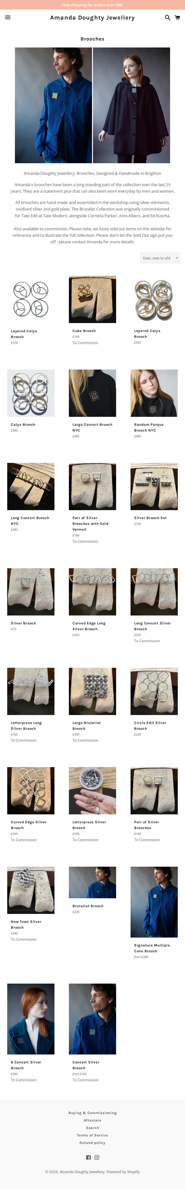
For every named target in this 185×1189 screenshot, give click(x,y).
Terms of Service (92, 1135)
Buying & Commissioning (92, 1113)
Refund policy (92, 1143)
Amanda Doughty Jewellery (92, 17)
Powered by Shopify (123, 1171)
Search (92, 1128)
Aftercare (92, 1120)
